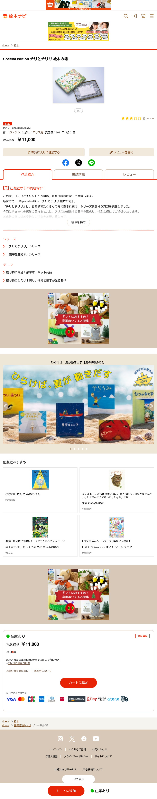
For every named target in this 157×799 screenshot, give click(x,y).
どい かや (14, 132)
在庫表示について (41, 670)
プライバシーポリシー (76, 756)
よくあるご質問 (77, 749)
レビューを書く (123, 152)
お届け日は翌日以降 (19, 663)
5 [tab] (87, 449)
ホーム (5, 45)
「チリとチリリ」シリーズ (23, 246)
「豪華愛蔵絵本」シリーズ (23, 254)
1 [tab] (70, 449)
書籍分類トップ (22, 725)
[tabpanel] (78, 402)
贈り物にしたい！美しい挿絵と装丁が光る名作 (36, 280)
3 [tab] (78, 449)
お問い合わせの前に (17, 670)
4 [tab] (83, 449)
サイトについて (103, 756)
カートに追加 (78, 682)
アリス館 (38, 132)
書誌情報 (78, 174)
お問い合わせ (99, 749)
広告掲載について (93, 769)
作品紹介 (27, 174)
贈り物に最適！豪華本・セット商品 (29, 272)
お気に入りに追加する (45, 152)
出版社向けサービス (66, 769)
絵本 (16, 45)
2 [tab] (74, 449)
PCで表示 (78, 779)
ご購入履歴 (51, 756)
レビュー (129, 174)
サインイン (56, 749)
